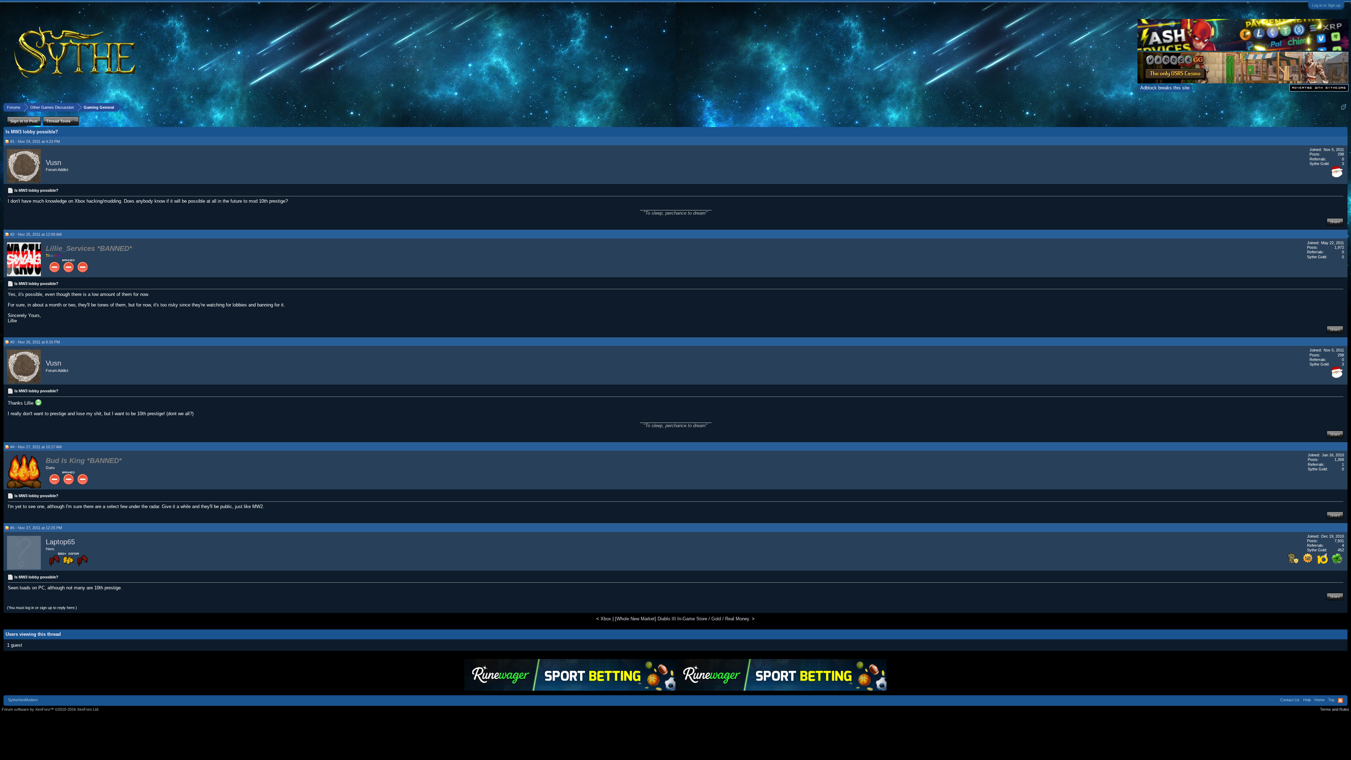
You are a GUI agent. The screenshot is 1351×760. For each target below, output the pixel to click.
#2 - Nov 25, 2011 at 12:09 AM (36, 234)
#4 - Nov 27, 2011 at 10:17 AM (36, 447)
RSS (1340, 700)
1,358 (1339, 459)
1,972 (1339, 247)
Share (1335, 222)
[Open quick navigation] (1343, 107)
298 (1341, 154)
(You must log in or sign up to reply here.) (42, 608)
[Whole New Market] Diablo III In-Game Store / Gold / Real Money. (682, 618)
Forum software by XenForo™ (50, 709)
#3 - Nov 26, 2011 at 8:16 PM (35, 342)
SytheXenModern (23, 700)
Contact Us (1290, 700)
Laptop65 (60, 542)
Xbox (606, 618)
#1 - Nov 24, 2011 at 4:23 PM (35, 141)
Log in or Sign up (1326, 5)
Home (1319, 700)
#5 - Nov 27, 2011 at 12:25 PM (36, 528)
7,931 (1339, 541)
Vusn (53, 162)
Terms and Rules (1334, 709)
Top (1331, 700)
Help (1307, 700)
